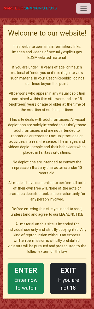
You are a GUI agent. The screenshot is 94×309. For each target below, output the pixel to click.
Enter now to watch (26, 278)
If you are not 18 (68, 278)
